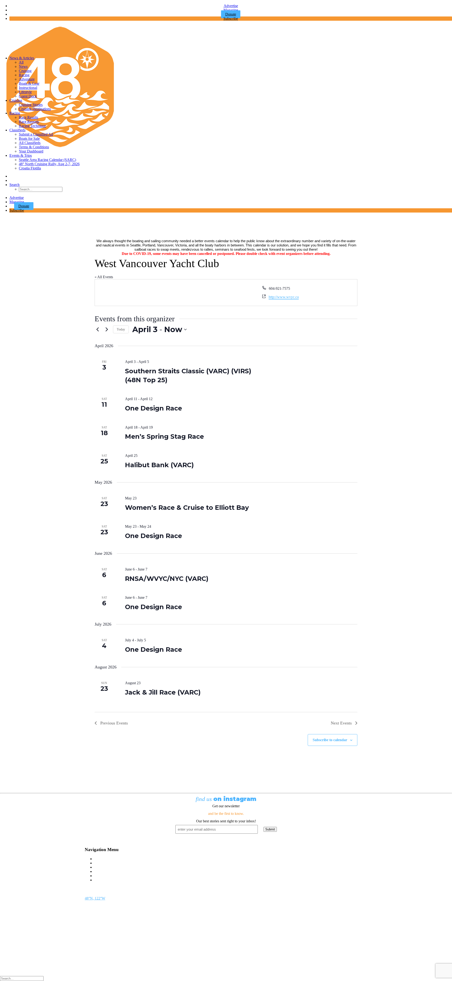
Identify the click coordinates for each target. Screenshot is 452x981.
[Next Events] (106, 329)
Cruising (25, 71)
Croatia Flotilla (30, 168)
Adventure (27, 79)
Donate (23, 206)
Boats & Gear (29, 83)
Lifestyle (25, 92)
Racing (24, 75)
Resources (101, 880)
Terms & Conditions (34, 147)
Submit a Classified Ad (36, 134)
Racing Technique (32, 126)
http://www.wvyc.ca (284, 297)
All (21, 62)
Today (121, 329)
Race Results (28, 117)
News (23, 66)
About (99, 876)
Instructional (28, 88)
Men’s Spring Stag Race (164, 436)
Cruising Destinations (35, 109)
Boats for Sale (29, 139)
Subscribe (230, 18)
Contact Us (102, 859)
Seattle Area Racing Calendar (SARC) (47, 160)
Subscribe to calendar (330, 740)
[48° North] (226, 38)
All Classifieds (29, 143)
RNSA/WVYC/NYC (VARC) (166, 579)
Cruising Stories (31, 105)
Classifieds (17, 130)
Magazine (230, 10)
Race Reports (29, 122)
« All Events (104, 277)
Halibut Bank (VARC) (159, 465)
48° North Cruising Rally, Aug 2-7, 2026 (49, 164)
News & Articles (21, 58)
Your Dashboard (31, 151)
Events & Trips (20, 155)
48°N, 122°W (95, 898)
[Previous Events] (97, 329)
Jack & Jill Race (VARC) (163, 692)
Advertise (231, 6)
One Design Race (153, 408)
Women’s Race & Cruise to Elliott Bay (187, 507)
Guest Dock (28, 96)
